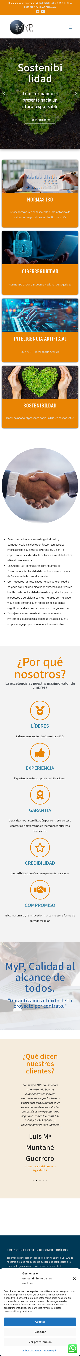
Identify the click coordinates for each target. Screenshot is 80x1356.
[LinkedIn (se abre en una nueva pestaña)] (37, 11)
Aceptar (40, 1321)
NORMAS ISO (40, 199)
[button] (74, 1279)
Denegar (40, 1332)
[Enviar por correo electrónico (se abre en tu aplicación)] (42, 11)
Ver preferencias (40, 1342)
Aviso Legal (50, 1350)
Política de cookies (32, 1350)
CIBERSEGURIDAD (40, 271)
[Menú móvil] (70, 27)
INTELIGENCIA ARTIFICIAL (40, 338)
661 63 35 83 (46, 3)
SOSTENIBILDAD (40, 405)
